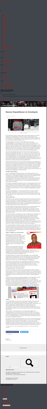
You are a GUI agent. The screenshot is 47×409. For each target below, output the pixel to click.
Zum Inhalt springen (4, 0)
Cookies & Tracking (6, 405)
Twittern (25, 331)
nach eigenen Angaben (22, 277)
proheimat (32, 259)
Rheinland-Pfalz (8, 340)
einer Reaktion (26, 208)
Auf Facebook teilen (13, 331)
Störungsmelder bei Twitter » (11, 379)
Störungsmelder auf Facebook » (12, 378)
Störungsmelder (9, 105)
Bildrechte (5, 398)
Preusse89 (26, 255)
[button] (2, 11)
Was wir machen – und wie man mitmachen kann (15, 374)
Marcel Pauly (9, 334)
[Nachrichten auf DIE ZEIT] (6, 91)
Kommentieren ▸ (23, 347)
